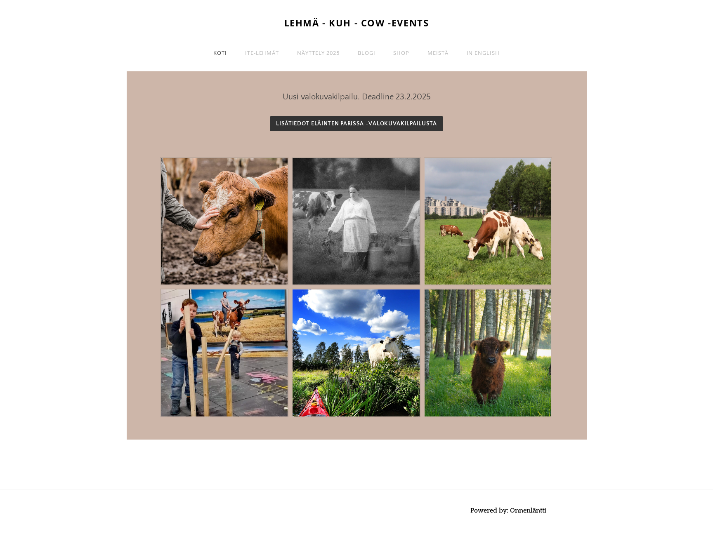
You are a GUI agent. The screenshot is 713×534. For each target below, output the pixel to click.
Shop (401, 52)
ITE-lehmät (262, 52)
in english (483, 52)
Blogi (366, 52)
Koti (220, 52)
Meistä (437, 52)
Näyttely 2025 (318, 52)
